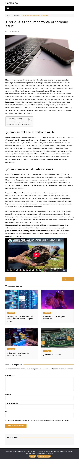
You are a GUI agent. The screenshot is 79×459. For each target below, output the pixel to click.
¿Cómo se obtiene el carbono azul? (19, 122)
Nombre (8, 394)
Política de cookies (44, 456)
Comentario (9, 375)
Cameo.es (11, 3)
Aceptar (32, 456)
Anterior (11, 279)
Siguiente (67, 279)
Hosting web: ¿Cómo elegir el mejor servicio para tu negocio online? (20, 318)
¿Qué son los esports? (52, 355)
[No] (77, 454)
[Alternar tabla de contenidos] (29, 119)
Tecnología (15, 31)
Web (6, 412)
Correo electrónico (11, 403)
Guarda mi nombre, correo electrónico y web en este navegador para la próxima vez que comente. (39, 420)
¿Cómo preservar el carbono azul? (19, 124)
